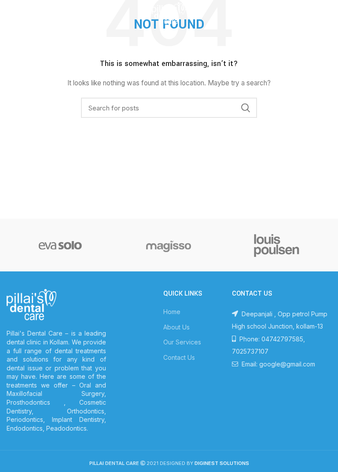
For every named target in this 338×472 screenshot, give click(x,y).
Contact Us (179, 357)
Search (245, 108)
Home (171, 311)
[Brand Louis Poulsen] (277, 245)
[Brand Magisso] (168, 245)
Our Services (182, 342)
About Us (176, 327)
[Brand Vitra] (60, 245)
